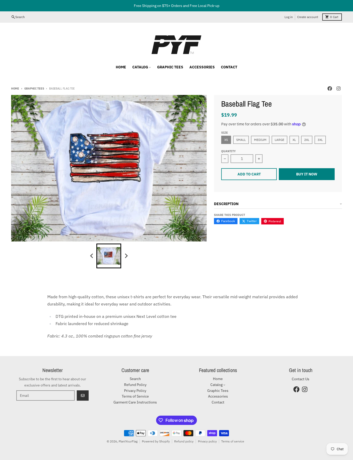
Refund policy (184, 441)
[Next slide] (125, 256)
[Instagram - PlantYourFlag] (338, 88)
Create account (307, 17)
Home (15, 88)
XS (226, 140)
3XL (320, 140)
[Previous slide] (91, 256)
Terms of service (232, 441)
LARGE (279, 140)
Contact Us (300, 379)
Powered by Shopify (156, 441)
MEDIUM (260, 140)
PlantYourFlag (128, 441)
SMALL (241, 140)
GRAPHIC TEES (34, 88)
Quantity (228, 151)
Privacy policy (207, 441)
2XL (306, 140)
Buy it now (306, 174)
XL (294, 140)
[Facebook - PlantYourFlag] (329, 88)
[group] (108, 256)
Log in (289, 17)
